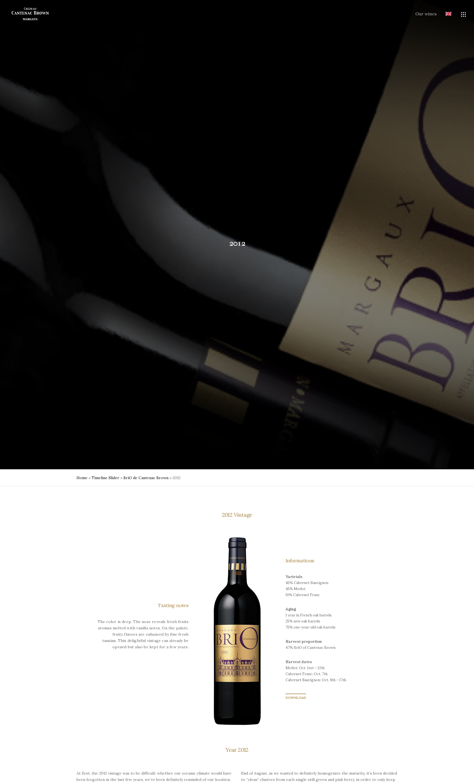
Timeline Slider (105, 477)
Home (82, 477)
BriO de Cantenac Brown (145, 477)
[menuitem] (444, 14)
